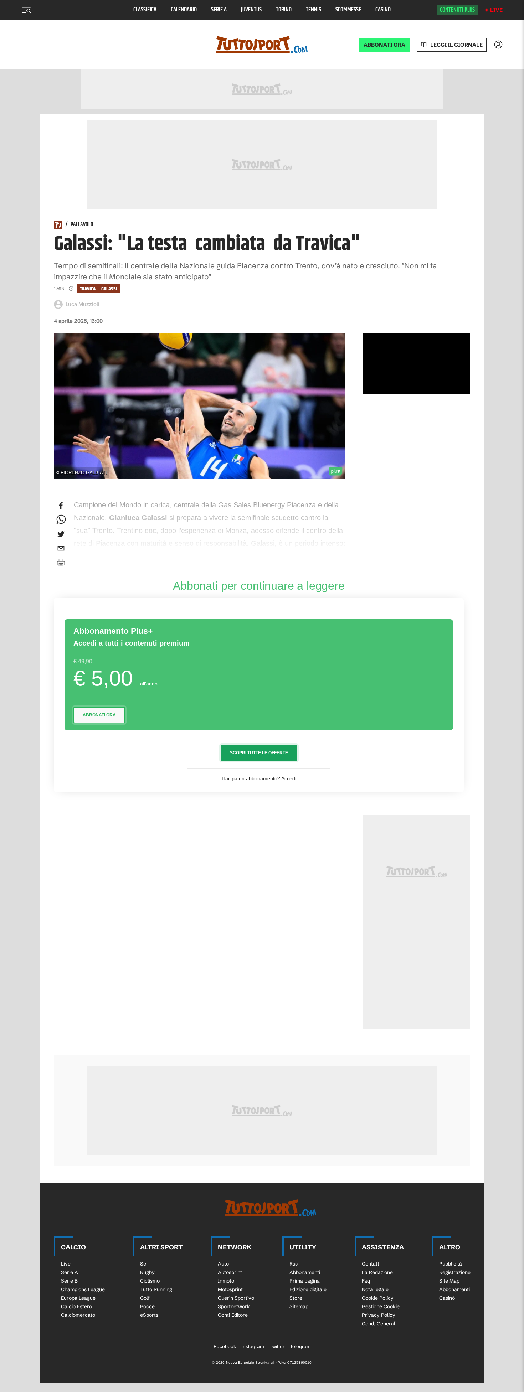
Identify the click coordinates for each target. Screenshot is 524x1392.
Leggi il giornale (456, 44)
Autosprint (230, 1272)
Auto (223, 1264)
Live (496, 9)
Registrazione (455, 1272)
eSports (149, 1315)
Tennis (313, 10)
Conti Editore (233, 1315)
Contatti (371, 1264)
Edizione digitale (308, 1289)
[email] (61, 548)
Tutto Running (156, 1289)
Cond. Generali (379, 1323)
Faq (366, 1281)
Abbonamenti (304, 1272)
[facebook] (61, 505)
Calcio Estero (76, 1306)
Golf (145, 1298)
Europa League (78, 1298)
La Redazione (377, 1272)
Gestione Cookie (381, 1306)
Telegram (300, 1346)
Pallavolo (82, 225)
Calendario (184, 10)
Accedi (288, 778)
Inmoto (226, 1281)
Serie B (69, 1281)
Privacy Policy (378, 1315)
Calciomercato (78, 1315)
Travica (88, 289)
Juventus (251, 10)
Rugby (147, 1272)
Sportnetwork (234, 1306)
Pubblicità (450, 1264)
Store (295, 1298)
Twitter (276, 1346)
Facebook (225, 1346)
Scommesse (348, 10)
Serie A (219, 10)
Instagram (252, 1346)
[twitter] (61, 534)
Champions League (83, 1289)
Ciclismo (150, 1281)
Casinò (383, 10)
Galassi (109, 289)
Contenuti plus (457, 10)
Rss (293, 1264)
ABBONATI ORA (384, 44)
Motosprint (230, 1289)
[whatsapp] (61, 520)
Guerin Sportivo (236, 1298)
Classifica (144, 10)
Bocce (147, 1306)
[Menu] (26, 10)
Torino (284, 10)
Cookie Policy (378, 1298)
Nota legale (375, 1289)
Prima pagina (304, 1281)
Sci (143, 1264)
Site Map (449, 1281)
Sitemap (298, 1306)
